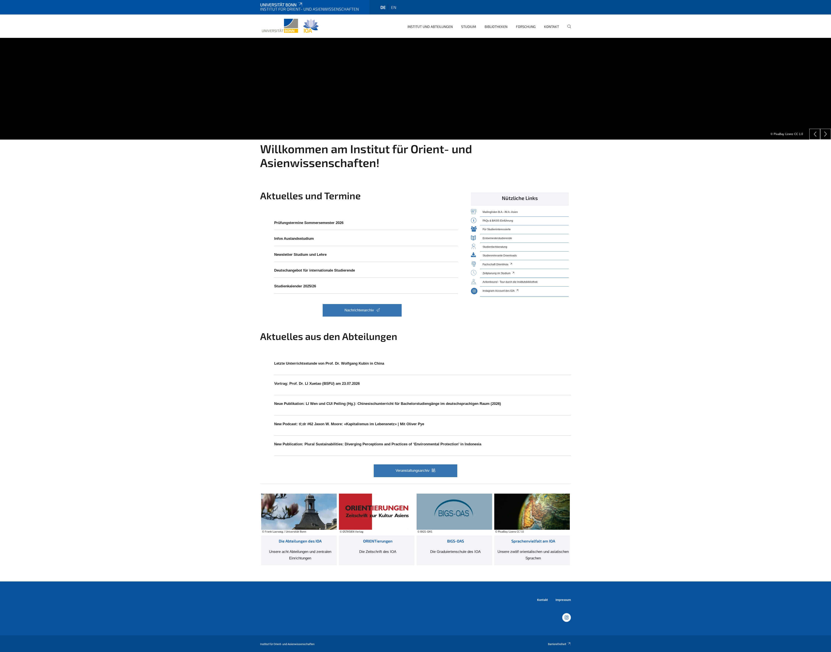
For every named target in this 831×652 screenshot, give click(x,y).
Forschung (526, 26)
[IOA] (566, 618)
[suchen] (567, 29)
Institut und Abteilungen (430, 26)
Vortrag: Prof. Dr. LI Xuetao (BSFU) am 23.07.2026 (317, 384)
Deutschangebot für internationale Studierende (314, 270)
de (383, 7)
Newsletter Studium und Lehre (300, 255)
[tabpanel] (415, 89)
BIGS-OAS (455, 541)
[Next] (825, 134)
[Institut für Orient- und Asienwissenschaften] (290, 26)
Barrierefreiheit (557, 644)
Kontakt (551, 26)
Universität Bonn (278, 4)
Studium (468, 26)
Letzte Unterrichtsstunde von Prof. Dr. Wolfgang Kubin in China (329, 363)
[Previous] (814, 134)
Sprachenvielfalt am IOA (533, 541)
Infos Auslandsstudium (294, 239)
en (393, 7)
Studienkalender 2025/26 (295, 286)
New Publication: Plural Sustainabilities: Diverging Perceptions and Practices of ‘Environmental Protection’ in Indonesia (377, 444)
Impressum (563, 600)
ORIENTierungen (378, 541)
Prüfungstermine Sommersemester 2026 (308, 223)
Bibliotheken (496, 26)
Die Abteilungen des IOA (300, 541)
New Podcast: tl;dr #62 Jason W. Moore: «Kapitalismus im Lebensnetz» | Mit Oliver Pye (349, 424)
